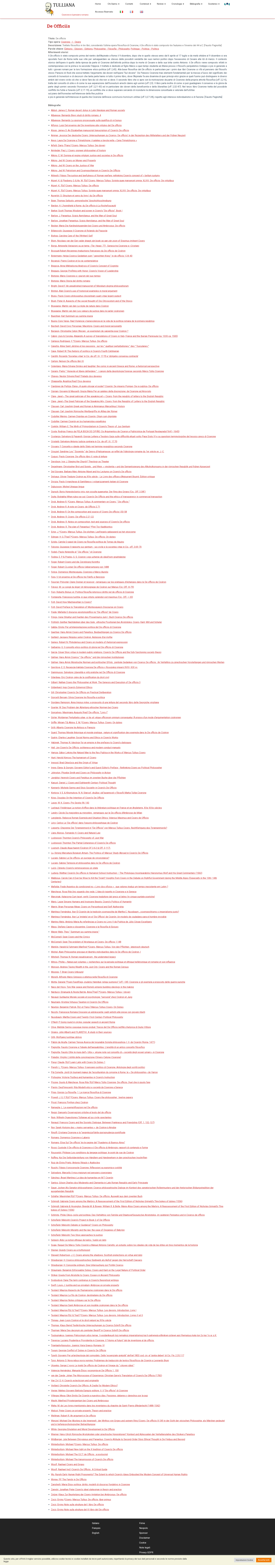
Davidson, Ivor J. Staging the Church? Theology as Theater (80, 461)
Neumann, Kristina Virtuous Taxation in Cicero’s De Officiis (79, 1002)
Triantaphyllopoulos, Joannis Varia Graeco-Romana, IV (78, 1345)
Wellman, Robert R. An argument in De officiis (73, 1415)
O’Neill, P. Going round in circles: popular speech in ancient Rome (83, 1022)
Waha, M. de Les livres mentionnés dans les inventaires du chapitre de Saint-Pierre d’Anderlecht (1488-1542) (105, 1405)
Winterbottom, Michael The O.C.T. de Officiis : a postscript (79, 1454)
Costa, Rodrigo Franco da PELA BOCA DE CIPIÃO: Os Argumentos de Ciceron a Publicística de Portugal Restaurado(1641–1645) (115, 431)
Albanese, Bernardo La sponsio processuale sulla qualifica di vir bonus (86, 120)
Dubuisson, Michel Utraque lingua (67, 486)
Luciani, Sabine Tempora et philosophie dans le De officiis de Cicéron (85, 863)
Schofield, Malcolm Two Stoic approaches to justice (77, 1235)
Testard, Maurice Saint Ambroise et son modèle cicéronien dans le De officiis (89, 1305)
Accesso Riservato (104, 11)
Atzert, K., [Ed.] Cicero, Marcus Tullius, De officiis (75, 185)
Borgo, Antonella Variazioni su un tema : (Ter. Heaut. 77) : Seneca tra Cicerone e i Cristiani (95, 245)
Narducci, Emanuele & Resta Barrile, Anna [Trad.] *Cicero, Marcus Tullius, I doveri (90, 992)
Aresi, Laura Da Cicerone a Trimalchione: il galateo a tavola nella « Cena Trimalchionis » (94, 140)
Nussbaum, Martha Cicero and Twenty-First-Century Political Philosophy (87, 1017)
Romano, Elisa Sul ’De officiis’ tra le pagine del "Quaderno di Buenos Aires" (88, 1142)
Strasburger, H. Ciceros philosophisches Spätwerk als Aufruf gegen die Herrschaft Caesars (96, 1260)
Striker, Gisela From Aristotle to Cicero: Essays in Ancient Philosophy (85, 1275)
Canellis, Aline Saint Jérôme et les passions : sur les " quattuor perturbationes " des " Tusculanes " (100, 346)
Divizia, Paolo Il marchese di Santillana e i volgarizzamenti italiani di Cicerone (89, 481)
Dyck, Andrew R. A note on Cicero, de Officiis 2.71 (75, 506)
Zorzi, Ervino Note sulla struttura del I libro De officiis (77, 1504)
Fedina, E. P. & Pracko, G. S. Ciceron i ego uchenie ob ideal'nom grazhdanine (88, 557)
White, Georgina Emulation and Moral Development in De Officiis (83, 1429)
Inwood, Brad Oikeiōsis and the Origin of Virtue (74, 762)
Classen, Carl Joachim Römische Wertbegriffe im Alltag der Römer (84, 411)
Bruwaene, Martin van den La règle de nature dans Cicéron (80, 306)
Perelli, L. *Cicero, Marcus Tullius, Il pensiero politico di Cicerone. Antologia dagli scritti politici (98, 1067)
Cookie (142, 1542)
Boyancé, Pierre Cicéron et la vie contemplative (74, 260)
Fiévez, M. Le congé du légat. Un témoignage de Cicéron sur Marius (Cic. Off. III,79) (92, 587)
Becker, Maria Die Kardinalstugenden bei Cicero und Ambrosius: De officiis (88, 225)
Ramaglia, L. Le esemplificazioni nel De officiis (74, 1107)
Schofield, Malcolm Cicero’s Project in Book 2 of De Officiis (80, 1220)
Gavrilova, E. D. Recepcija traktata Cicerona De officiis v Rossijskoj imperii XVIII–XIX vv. (94, 667)
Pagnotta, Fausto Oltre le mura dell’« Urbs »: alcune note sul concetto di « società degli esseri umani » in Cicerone (107, 1052)
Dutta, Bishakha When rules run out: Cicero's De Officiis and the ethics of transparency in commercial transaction (106, 496)
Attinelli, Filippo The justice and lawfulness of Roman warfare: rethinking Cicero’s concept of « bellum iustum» (105, 175)
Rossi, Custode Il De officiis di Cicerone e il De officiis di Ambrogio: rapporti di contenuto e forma (99, 1147)
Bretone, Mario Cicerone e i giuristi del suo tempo (76, 276)
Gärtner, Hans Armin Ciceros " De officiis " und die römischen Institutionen (87, 657)
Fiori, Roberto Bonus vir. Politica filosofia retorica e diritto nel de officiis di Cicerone (92, 592)
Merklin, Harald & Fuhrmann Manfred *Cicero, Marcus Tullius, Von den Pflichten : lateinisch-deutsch (100, 947)
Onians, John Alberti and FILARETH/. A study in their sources (81, 1032)
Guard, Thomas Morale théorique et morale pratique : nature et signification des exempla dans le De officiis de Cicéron (110, 732)
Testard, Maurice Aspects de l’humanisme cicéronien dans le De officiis (86, 1290)
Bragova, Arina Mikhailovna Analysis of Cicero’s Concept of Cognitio (84, 266)
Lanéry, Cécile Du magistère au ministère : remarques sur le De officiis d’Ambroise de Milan (96, 812)
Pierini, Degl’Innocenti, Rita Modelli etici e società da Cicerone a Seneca (87, 1087)
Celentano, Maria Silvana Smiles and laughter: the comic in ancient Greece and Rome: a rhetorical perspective (105, 366)
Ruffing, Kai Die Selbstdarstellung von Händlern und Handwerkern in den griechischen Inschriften (99, 1157)
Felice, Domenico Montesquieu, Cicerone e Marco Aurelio (79, 572)
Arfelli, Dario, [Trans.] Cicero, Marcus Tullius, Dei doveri (78, 145)
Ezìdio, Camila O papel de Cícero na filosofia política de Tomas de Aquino (87, 541)
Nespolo (143, 1528)
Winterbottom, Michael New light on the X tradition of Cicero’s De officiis (87, 1449)
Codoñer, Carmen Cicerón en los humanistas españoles (78, 421)
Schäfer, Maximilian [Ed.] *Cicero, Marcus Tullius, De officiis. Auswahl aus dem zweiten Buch (96, 1196)
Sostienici (212, 4)
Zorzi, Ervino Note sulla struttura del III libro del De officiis (80, 1509)
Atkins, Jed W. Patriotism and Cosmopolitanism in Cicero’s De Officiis (85, 170)
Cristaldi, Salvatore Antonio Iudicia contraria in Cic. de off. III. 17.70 (84, 441)
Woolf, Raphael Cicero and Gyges (67, 1464)
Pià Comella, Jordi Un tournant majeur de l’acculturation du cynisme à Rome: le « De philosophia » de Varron (104, 1072)
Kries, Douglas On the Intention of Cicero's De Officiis (77, 797)
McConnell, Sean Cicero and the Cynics (70, 936)
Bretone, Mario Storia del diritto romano (70, 281)
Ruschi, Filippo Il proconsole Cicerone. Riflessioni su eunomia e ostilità (86, 1167)
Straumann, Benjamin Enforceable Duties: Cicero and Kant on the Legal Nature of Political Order (98, 1270)
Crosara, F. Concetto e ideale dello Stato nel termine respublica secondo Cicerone (91, 446)
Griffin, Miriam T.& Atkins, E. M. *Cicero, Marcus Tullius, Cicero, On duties (86, 722)
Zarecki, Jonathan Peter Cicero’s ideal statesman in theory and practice (86, 1489)
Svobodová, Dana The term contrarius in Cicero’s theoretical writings (85, 1280)
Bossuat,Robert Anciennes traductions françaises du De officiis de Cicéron (88, 250)
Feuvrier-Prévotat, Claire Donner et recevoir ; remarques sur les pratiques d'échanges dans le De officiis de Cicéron (108, 582)
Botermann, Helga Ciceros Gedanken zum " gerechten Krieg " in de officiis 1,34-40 (91, 255)
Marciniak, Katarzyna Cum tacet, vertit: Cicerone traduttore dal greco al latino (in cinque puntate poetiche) (103, 896)
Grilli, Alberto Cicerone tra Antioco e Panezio (73, 727)
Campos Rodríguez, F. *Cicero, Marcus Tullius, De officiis (79, 341)
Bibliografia (195, 4)
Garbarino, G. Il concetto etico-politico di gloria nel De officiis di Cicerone (87, 647)
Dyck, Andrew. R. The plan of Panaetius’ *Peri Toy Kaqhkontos (81, 526)
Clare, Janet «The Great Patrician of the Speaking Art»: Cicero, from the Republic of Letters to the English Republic (108, 401)
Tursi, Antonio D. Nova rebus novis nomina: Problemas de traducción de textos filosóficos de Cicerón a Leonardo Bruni (110, 1360)
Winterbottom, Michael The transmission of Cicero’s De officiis (82, 1459)
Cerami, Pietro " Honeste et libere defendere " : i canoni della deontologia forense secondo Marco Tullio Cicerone (107, 371)
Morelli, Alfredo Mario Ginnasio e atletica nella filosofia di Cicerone (84, 977)
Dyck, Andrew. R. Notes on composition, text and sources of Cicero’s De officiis (90, 521)
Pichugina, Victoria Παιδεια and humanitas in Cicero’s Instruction (83, 1077)
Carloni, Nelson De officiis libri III (67, 361)
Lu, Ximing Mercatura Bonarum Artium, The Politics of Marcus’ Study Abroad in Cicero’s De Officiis (99, 853)
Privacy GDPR (146, 1552)
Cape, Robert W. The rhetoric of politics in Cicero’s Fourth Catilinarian (85, 351)
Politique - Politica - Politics (145, 48)
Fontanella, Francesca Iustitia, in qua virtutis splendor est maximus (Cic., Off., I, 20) (92, 597)
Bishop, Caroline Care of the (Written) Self (72, 235)
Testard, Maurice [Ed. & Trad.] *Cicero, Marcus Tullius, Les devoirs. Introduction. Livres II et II (97, 1315)
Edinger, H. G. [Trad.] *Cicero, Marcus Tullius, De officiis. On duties (83, 536)
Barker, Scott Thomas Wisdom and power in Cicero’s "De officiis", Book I (86, 210)
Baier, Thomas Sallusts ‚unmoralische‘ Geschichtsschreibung (81, 200)
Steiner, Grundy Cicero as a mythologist (70, 1250)
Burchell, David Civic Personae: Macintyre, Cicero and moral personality (86, 326)
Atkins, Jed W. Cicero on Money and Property (73, 160)
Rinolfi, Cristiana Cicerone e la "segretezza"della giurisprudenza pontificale (88, 1132)
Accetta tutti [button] (263, 1560)
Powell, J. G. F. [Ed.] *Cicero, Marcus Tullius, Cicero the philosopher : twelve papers (92, 1097)
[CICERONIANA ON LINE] (227, 3)
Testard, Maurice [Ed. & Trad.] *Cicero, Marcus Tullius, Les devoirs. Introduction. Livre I (93, 1310)
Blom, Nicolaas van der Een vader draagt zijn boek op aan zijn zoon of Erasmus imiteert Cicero (98, 240)
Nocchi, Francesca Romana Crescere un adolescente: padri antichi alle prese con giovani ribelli (98, 1012)
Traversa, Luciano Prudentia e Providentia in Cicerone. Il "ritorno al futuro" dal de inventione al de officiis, (102, 1340)
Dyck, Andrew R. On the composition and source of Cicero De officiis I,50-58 (89, 511)
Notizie (160, 4)
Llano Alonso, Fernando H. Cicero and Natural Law (75, 833)
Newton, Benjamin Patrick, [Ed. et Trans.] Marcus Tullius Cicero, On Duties (87, 1007)
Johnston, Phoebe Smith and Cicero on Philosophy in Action (81, 772)
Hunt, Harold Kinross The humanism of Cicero (73, 757)
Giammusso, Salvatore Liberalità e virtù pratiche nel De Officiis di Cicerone (88, 672)
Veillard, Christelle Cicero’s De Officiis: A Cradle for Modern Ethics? (84, 1385)
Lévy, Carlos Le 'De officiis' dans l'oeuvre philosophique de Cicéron (84, 822)
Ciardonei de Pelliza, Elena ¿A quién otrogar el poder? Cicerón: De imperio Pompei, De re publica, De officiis (105, 386)
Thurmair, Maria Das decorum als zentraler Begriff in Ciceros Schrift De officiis (90, 1330)
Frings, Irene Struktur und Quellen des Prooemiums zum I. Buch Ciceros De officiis (92, 617)
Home (98, 4)
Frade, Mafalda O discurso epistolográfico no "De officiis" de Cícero (84, 612)
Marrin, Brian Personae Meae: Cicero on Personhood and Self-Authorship (87, 906)
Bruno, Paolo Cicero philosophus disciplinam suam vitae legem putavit (86, 296)
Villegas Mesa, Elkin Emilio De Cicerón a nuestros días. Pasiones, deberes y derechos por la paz (99, 1395)
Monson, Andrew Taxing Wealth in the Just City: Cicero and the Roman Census (90, 967)
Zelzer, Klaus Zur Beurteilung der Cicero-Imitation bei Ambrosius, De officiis (89, 1494)
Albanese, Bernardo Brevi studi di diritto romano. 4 (76, 115)
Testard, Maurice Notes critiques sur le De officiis (76, 1300)
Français (96, 1528)
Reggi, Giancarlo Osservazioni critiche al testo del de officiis (81, 1112)
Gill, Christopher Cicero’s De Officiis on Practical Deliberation (81, 692)
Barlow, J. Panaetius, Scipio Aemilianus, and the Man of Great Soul (84, 215)
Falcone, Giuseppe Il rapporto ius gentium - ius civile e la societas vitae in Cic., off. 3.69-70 (96, 547)
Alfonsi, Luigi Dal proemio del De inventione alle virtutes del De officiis (86, 125)
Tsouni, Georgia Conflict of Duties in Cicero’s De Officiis (78, 1350)
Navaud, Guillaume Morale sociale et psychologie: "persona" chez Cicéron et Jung (91, 997)
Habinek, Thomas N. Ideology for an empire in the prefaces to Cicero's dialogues (91, 742)
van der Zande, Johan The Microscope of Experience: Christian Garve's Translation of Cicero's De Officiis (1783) (106, 1375)
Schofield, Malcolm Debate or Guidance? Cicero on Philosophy (82, 1225)
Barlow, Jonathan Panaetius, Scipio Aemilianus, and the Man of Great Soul (87, 220)
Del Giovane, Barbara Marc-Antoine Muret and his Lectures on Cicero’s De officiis (91, 471)
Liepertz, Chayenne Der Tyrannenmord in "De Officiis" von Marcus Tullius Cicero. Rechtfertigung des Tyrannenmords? (109, 828)
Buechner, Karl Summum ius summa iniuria (72, 316)
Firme (142, 1523)
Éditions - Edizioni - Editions (78, 48)
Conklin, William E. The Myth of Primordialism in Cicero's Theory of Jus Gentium (90, 426)
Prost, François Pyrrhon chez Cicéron (69, 1102)
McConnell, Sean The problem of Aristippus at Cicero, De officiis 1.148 (86, 941)
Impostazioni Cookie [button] (244, 1560)
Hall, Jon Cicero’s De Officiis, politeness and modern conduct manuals (85, 747)
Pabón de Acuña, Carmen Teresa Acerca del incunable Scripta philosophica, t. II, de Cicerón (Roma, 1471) (103, 1042)
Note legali (144, 1547)
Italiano (95, 1523)
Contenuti (144, 4)
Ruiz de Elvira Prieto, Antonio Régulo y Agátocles (75, 1162)
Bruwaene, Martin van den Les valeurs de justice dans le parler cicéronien (87, 311)
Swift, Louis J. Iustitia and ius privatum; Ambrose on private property (85, 1285)
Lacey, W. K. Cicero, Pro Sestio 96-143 (70, 802)
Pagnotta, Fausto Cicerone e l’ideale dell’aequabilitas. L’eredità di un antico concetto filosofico (98, 1047)
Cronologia (177, 4)
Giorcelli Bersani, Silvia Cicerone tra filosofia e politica (78, 697)
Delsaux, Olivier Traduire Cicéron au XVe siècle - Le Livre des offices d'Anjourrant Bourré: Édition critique (103, 476)
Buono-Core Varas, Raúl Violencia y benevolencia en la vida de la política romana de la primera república (102, 321)
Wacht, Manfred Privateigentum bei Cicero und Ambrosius (80, 1400)
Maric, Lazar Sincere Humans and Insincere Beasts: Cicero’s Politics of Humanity (91, 901)
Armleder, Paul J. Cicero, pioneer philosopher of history (78, 150)
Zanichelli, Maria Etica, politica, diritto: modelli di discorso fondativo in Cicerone (90, 1484)
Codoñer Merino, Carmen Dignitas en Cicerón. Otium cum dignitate (84, 416)
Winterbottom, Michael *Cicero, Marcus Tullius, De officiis (79, 1444)
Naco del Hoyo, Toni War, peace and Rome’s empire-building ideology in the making (92, 987)
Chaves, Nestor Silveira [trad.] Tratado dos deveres (76, 376)
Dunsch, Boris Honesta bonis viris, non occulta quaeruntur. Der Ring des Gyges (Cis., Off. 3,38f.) (98, 491)
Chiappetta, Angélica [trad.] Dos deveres (71, 381)
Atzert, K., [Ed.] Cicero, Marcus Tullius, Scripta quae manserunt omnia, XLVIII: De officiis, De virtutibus (101, 190)
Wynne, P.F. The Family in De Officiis (69, 1479)
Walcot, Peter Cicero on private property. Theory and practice (81, 1410)
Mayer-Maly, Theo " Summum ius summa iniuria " (75, 931)
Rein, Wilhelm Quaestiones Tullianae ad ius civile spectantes (81, 1117)
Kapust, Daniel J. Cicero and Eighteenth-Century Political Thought (83, 782)
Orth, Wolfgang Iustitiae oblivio (66, 1037)
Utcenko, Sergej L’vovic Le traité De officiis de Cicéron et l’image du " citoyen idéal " (92, 1365)
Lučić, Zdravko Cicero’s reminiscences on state (74, 868)
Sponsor (143, 1533)
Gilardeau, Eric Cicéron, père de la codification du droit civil (80, 677)
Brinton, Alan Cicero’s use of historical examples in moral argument (84, 291)
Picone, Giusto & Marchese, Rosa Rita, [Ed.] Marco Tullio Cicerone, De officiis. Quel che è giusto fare (100, 1082)
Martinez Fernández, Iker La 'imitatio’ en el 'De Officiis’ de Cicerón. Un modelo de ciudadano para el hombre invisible (108, 916)
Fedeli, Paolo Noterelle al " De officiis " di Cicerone (76, 552)
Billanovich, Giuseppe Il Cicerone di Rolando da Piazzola (79, 230)
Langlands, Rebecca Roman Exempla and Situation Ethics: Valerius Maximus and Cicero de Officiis (100, 817)
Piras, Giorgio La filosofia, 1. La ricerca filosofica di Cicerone (81, 1092)
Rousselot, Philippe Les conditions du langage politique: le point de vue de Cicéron (92, 1152)
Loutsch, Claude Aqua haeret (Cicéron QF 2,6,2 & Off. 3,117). (81, 848)
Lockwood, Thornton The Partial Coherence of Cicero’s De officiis (83, 843)
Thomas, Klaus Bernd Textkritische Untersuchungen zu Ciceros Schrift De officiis (91, 1325)
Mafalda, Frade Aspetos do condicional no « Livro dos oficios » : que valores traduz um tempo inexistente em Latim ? (109, 886)
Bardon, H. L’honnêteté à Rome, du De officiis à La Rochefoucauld (83, 205)
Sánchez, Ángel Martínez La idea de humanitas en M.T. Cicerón (82, 1177)
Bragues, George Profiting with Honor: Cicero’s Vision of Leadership (84, 271)
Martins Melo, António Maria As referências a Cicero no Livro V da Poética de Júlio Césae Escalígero (101, 921)
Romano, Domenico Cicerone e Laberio (70, 1137)
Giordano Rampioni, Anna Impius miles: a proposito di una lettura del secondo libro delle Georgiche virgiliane (105, 702)
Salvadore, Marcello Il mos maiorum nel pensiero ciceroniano (81, 1172)
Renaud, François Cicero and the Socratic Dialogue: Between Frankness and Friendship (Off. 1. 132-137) (103, 1122)
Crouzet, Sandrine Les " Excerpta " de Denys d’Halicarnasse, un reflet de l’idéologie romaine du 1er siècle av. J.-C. (107, 451)
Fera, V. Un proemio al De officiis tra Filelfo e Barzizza (78, 577)
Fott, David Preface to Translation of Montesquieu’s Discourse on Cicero (87, 607)
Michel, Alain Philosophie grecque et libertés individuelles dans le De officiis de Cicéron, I (96, 952)
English (95, 1533)
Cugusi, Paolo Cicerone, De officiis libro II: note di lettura (79, 456)
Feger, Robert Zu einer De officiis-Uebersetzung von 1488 (80, 567)
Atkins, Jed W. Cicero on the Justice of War (72, 165)
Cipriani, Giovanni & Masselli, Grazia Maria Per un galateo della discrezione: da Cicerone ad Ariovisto (101, 391)
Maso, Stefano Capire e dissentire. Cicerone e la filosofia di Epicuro (84, 926)
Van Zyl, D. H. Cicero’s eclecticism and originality (75, 1380)
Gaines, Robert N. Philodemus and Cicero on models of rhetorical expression (89, 642)
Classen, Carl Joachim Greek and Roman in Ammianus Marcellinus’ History (88, 406)
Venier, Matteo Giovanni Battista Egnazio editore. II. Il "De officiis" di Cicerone (89, 1390)
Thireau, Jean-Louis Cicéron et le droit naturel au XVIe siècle (81, 1320)
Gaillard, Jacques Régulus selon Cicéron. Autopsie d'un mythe (81, 637)
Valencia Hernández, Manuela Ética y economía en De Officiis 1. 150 (85, 1370)
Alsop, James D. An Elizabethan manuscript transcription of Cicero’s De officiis (90, 130)
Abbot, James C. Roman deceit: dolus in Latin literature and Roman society (88, 110)
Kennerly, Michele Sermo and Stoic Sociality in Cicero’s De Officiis (84, 787)
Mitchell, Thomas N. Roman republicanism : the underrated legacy (83, 957)
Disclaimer (144, 1537)
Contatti (129, 4)
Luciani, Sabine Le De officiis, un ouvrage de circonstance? (80, 858)
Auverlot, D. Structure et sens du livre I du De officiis (77, 195)
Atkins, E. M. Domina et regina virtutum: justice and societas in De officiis (87, 155)
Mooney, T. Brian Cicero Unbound (67, 972)
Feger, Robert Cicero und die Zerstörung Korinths (75, 562)
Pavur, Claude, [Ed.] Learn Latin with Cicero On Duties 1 (78, 1062)
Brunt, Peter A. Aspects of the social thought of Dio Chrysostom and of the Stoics (91, 301)
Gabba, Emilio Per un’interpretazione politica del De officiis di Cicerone (86, 627)
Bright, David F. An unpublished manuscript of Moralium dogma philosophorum (90, 286)
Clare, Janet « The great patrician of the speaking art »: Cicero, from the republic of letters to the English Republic (107, 396)
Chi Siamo (112, 4)
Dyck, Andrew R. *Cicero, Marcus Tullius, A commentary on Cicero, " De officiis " (90, 501)
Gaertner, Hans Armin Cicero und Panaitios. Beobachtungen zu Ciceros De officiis (91, 632)
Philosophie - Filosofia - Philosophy (112, 48)
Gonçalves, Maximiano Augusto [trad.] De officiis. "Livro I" (79, 712)
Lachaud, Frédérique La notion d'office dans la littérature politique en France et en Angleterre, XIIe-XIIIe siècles (106, 807)
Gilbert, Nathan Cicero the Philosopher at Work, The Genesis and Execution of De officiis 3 (96, 682)
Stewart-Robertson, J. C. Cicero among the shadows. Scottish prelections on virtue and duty (96, 1255)
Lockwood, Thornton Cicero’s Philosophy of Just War (77, 838)
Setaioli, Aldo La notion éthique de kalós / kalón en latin (78, 1240)
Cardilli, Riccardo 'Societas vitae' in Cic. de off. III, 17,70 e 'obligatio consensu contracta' (94, 356)
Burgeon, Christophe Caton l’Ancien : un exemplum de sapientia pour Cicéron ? (89, 331)
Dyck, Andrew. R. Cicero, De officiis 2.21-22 (72, 516)
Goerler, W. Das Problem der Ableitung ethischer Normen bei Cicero (84, 707)
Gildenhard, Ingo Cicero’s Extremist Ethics (71, 687)
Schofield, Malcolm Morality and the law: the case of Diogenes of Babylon (88, 1230)
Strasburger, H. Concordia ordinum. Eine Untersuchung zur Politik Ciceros (87, 1265)
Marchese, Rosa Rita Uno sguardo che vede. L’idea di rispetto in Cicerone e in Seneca (93, 891)
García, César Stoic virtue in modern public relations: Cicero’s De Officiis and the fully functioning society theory (106, 652)
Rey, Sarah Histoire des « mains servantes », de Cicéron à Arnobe (83, 1127)
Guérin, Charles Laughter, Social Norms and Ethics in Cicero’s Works (84, 737)
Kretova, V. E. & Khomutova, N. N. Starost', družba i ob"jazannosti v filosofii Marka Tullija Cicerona (98, 792)
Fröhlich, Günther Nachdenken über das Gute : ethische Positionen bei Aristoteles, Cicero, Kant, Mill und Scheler (106, 622)
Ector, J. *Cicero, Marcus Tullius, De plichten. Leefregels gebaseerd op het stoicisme (93, 531)
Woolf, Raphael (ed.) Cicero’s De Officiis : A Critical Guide (79, 1469)
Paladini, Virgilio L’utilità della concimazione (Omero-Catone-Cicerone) (86, 1057)
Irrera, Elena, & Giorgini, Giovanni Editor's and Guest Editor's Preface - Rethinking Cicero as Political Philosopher (106, 767)
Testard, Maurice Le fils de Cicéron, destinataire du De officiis (81, 1295)
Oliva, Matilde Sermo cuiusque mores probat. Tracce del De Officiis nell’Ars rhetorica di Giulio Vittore (101, 1027)
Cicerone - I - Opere (71, 42)
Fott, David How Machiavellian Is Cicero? (71, 602)
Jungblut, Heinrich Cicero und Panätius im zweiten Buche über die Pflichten (88, 777)
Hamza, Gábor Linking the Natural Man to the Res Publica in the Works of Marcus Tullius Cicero (98, 752)
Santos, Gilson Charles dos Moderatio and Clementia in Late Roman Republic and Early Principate (99, 1182)
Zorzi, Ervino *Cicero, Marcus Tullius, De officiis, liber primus (81, 1499)
